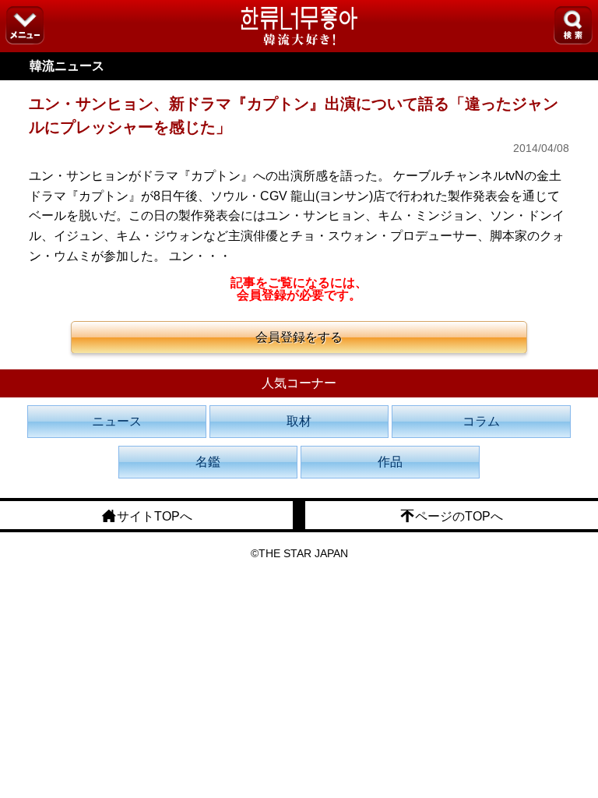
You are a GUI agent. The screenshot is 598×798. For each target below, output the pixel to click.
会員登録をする (299, 337)
